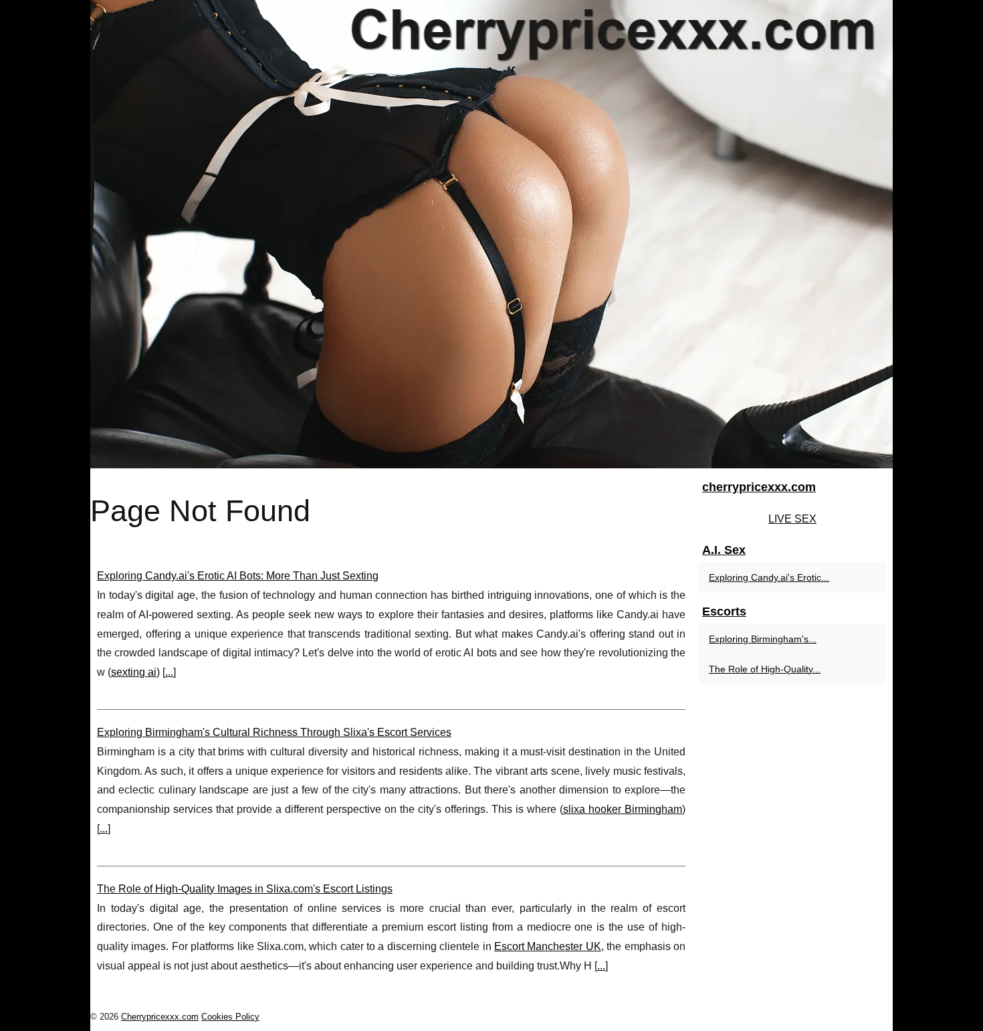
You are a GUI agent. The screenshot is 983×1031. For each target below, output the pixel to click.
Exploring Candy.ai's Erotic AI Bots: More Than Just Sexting (237, 575)
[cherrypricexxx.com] (491, 234)
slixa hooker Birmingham (622, 809)
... (169, 672)
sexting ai (133, 672)
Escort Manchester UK (547, 946)
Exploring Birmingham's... (762, 639)
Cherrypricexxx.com (160, 1017)
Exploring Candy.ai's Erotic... (769, 577)
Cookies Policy (230, 1017)
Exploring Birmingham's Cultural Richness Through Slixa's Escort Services (274, 732)
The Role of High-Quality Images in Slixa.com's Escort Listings (245, 889)
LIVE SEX (792, 519)
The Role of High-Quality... (765, 669)
